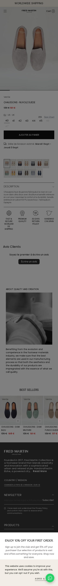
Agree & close (44, 578)
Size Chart (49, 117)
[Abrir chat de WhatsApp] (50, 578)
